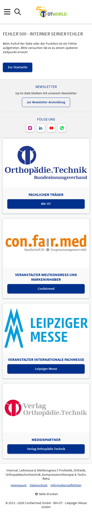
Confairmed (46, 288)
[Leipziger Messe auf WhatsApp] (62, 128)
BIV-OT (46, 204)
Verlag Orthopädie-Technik (46, 449)
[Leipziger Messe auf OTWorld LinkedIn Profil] (41, 128)
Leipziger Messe (46, 369)
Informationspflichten (65, 485)
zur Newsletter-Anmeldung (46, 102)
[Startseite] (51, 12)
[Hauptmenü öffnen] (7, 12)
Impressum (19, 485)
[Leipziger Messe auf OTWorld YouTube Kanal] (51, 128)
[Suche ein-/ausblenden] (17, 12)
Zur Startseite (17, 67)
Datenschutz (38, 485)
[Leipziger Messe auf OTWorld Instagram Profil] (30, 128)
